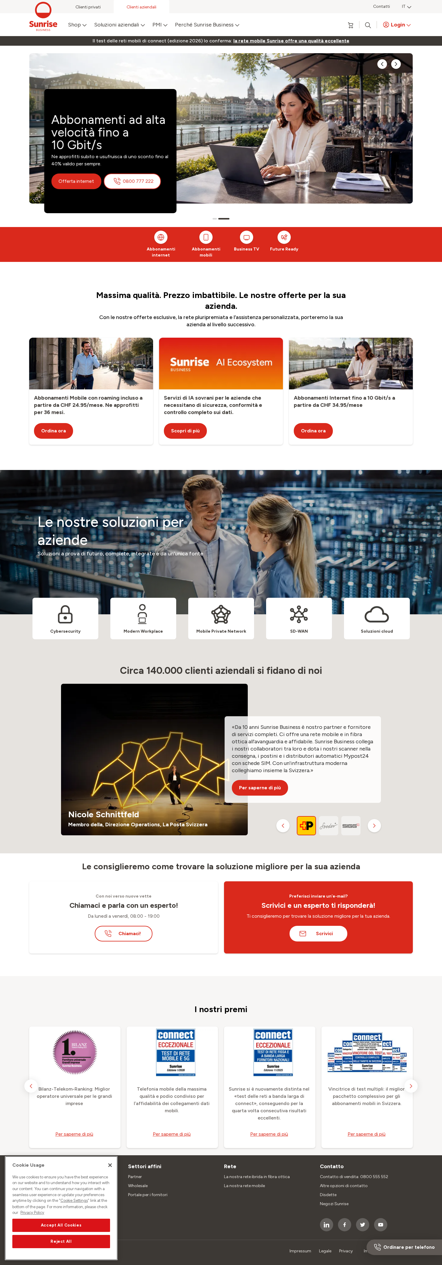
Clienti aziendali (141, 7)
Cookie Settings (74, 1201)
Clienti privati (88, 7)
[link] (291, 41)
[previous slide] (382, 64)
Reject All (61, 1241)
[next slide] (396, 64)
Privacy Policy (32, 1212)
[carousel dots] (218, 219)
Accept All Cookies (61, 1225)
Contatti (381, 6)
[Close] (110, 1165)
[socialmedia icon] (326, 1224)
